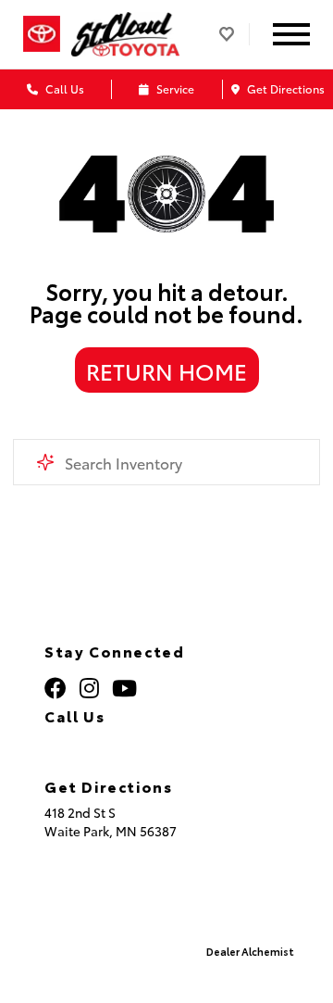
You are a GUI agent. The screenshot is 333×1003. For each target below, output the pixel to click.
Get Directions (284, 88)
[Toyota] (41, 35)
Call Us (63, 88)
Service (174, 88)
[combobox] (166, 462)
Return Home (166, 370)
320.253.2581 (111, 742)
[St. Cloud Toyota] (125, 34)
